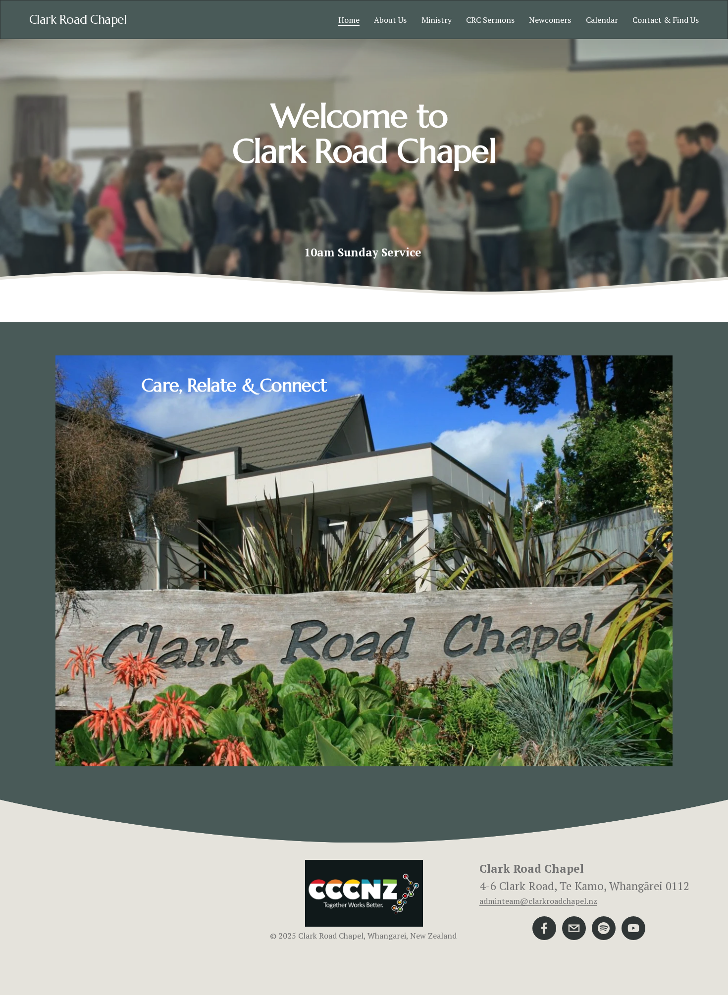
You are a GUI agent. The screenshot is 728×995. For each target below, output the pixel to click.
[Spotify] (604, 928)
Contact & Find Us (665, 19)
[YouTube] (633, 928)
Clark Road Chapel (78, 19)
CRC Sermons (490, 19)
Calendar (602, 19)
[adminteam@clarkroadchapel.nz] (574, 928)
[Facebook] (544, 928)
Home (349, 19)
